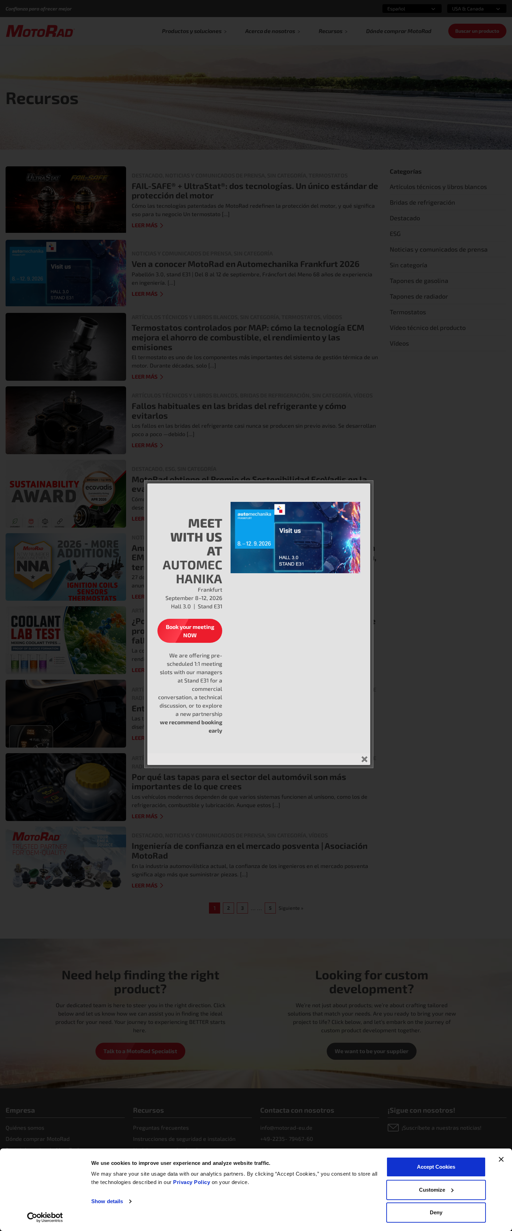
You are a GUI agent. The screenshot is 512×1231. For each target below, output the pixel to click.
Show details (107, 1201)
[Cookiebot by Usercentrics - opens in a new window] (45, 1217)
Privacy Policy (192, 1182)
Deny (436, 1212)
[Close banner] (501, 1159)
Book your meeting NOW (190, 630)
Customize (432, 1190)
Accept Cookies (436, 1167)
